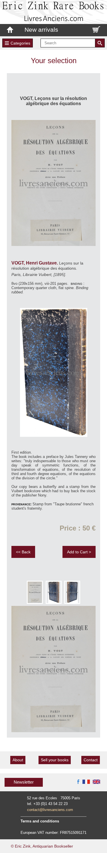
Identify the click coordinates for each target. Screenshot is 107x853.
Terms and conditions (40, 821)
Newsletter (24, 782)
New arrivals (41, 29)
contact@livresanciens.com (50, 810)
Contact (91, 760)
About (18, 760)
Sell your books (54, 760)
